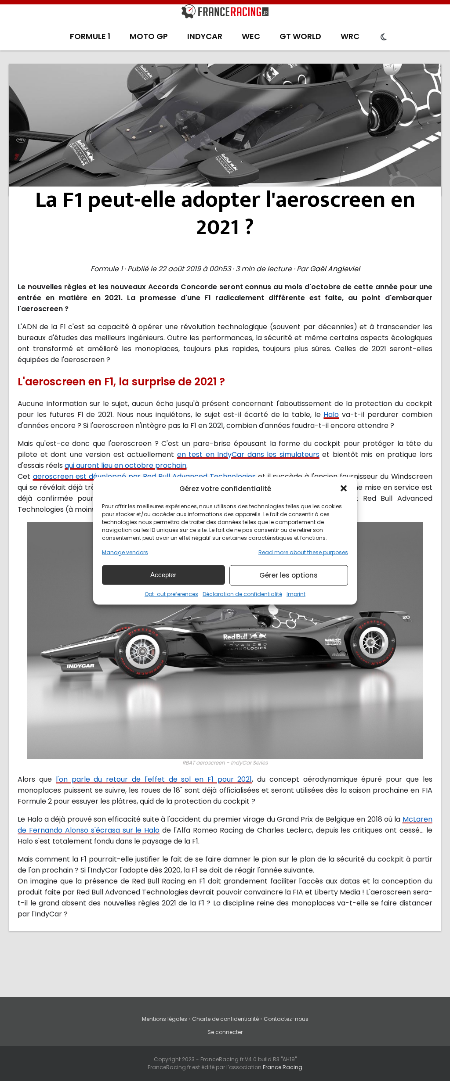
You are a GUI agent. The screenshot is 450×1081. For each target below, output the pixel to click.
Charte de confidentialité (225, 1019)
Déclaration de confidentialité (242, 593)
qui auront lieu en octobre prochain (125, 465)
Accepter (163, 574)
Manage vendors (125, 552)
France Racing (282, 1067)
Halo (331, 414)
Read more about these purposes (303, 552)
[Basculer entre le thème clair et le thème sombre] (383, 37)
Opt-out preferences (171, 593)
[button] (343, 488)
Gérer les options (288, 575)
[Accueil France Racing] (225, 13)
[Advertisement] (225, 129)
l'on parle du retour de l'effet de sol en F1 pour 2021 (154, 779)
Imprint (296, 593)
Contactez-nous (286, 1019)
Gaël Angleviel (335, 269)
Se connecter (225, 1032)
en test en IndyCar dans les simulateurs (248, 454)
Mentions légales (164, 1019)
